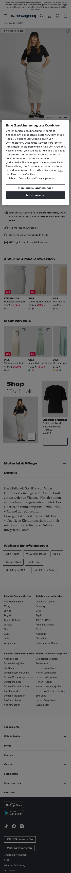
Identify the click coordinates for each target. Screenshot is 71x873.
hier (60, 170)
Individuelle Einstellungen (35, 188)
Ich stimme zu (35, 195)
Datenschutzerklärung (30, 178)
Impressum (48, 178)
